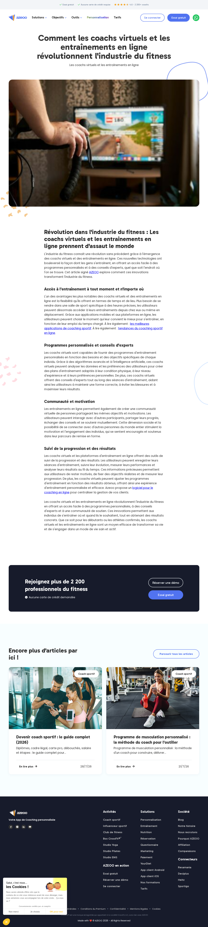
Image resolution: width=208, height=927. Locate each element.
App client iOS (150, 876)
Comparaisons (187, 851)
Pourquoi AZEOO (188, 838)
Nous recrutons (187, 832)
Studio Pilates (111, 851)
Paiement (146, 857)
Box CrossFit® (112, 838)
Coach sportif (111, 819)
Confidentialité (118, 908)
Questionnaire (149, 845)
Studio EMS (110, 857)
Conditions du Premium (93, 908)
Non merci (14, 911)
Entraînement (149, 826)
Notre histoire (186, 826)
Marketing (147, 851)
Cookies (156, 908)
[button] (39, 17)
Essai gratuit (178, 17)
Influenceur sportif (115, 826)
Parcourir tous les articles (176, 654)
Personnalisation (98, 17)
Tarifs (117, 17)
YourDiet (146, 863)
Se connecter (152, 17)
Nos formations (150, 882)
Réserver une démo (165, 583)
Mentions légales (139, 908)
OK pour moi (56, 911)
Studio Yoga (110, 845)
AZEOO (94, 272)
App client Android (152, 870)
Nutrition (146, 832)
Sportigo (183, 886)
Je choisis (35, 911)
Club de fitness (112, 832)
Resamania (184, 867)
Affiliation (184, 845)
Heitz (181, 880)
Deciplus (183, 873)
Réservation (148, 838)
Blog (181, 819)
